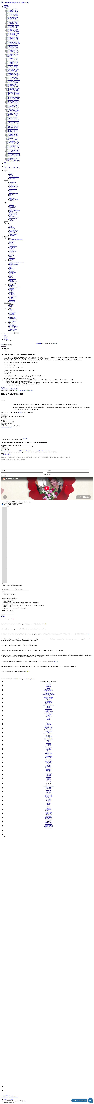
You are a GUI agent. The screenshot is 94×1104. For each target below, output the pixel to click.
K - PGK (16, 113)
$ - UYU (16, 146)
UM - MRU (17, 97)
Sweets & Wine (13, 231)
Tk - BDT (16, 31)
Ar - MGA (16, 90)
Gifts (10, 174)
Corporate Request (13, 326)
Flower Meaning (13, 320)
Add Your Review (7, 454)
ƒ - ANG (17, 25)
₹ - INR (15, 67)
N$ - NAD (16, 104)
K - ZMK (14, 159)
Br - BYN (16, 41)
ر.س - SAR (16, 123)
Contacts (11, 305)
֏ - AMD (16, 23)
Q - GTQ (16, 62)
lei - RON (16, 121)
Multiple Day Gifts (13, 213)
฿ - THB (16, 134)
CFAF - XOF (17, 155)
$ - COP (16, 49)
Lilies (10, 191)
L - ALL (16, 22)
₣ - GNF (16, 61)
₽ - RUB (16, 13)
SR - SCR (15, 126)
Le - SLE (15, 130)
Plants (10, 195)
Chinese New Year (13, 264)
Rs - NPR (15, 109)
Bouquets (11, 183)
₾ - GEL (16, 58)
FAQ (10, 306)
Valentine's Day (13, 281)
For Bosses (12, 285)
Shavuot (11, 277)
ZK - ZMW (16, 160)
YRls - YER (17, 157)
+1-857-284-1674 (14, 389)
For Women (12, 301)
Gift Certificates (13, 209)
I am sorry (11, 252)
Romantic (11, 255)
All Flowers (12, 200)
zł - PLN (15, 117)
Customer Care (7, 302)
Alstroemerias (12, 182)
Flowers (11, 173)
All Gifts (11, 220)
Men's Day (11, 271)
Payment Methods (13, 327)
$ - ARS (16, 27)
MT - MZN (16, 102)
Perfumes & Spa (13, 214)
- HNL (15, 63)
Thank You (12, 258)
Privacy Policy (12, 313)
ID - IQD (16, 69)
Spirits (10, 219)
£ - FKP (16, 56)
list (10, 385)
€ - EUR (16, 11)
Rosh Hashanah (48, 736)
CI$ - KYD (16, 81)
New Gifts (48, 714)
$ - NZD (16, 19)
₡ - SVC (16, 133)
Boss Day (11, 263)
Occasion (6, 236)
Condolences (12, 244)
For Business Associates (15, 286)
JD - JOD (15, 73)
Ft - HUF (16, 65)
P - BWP (16, 39)
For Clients (12, 289)
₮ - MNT (16, 94)
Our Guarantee (12, 312)
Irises (10, 190)
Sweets (11, 175)
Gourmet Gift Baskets (14, 210)
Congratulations (13, 246)
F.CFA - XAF (17, 153)
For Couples (12, 290)
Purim (10, 276)
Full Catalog (12, 178)
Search (16, 333)
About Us (11, 309)
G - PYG (15, 118)
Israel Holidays (12, 321)
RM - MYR (17, 101)
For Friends (12, 294)
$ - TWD (16, 141)
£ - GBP (16, 14)
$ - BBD (16, 30)
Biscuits (11, 225)
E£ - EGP (16, 54)
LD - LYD (16, 86)
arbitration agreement (30, 679)
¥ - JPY (15, 18)
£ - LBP (16, 84)
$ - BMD (16, 34)
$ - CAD (16, 10)
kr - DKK (16, 51)
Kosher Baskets (13, 218)
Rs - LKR (16, 85)
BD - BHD (16, 33)
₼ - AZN (16, 29)
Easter (10, 267)
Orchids (11, 194)
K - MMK (16, 93)
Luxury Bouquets (13, 193)
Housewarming (13, 251)
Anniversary (12, 241)
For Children (12, 288)
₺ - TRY (16, 138)
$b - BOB (16, 37)
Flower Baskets (13, 187)
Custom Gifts (12, 206)
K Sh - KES (17, 74)
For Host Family (13, 296)
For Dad (11, 292)
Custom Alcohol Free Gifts (48, 694)
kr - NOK (16, 108)
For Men (11, 298)
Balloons (11, 205)
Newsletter (11, 314)
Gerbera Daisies (13, 189)
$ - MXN (16, 100)
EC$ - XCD (17, 154)
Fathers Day (12, 268)
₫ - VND (16, 150)
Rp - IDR (15, 66)
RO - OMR (17, 110)
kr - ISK (15, 70)
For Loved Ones (13, 297)
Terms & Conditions (8, 1099)
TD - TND (16, 137)
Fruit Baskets (12, 207)
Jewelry (11, 211)
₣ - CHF (16, 45)
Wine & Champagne (14, 216)
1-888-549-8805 (4, 389)
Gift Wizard (12, 330)
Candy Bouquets (13, 234)
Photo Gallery (12, 318)
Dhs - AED (16, 21)
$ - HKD (16, 17)
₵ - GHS (16, 59)
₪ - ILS (15, 9)
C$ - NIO (15, 106)
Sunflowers (12, 198)
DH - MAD (17, 88)
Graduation (12, 250)
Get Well (11, 248)
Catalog (5, 170)
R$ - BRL (16, 38)
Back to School (48, 761)
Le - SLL (15, 131)
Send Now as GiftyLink (6, 427)
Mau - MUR (17, 98)
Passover (11, 275)
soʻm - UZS (16, 147)
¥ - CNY (16, 47)
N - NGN (16, 105)
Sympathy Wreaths (13, 199)
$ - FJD (15, 55)
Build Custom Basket (14, 177)
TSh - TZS (16, 142)
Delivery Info (12, 323)
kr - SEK (15, 127)
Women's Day (12, 283)
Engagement (12, 247)
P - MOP (16, 96)
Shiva (10, 256)
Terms (16, 679)
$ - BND (16, 35)
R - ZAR (16, 158)
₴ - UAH (16, 143)
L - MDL (16, 89)
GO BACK (3, 346)
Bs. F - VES (17, 149)
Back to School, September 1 (16, 239)
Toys (10, 215)
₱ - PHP (16, 114)
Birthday (11, 243)
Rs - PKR (16, 115)
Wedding (11, 259)
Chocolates (12, 227)
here (55, 661)
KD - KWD (17, 80)
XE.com (20, 412)
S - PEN (15, 111)
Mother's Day (12, 272)
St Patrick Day (12, 279)
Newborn (11, 254)
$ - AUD (16, 15)
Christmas (11, 265)
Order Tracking (13, 329)
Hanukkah (11, 269)
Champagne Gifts (48, 690)
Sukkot (11, 280)
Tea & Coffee (12, 232)
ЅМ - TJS (15, 135)
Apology (11, 242)
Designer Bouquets (13, 186)
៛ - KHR (16, 77)
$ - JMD (15, 71)
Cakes (10, 226)
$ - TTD (15, 139)
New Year (11, 273)
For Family (12, 293)
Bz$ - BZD (16, 42)
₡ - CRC (16, 50)
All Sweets (11, 235)
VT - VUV (16, 151)
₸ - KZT (16, 82)
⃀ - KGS (16, 75)
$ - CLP (15, 46)
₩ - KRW (16, 78)
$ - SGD (16, 129)
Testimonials (12, 310)
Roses (10, 197)
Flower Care (12, 317)
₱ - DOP (16, 52)
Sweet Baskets (12, 228)
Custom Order (12, 325)
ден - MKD (17, 92)
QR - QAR (16, 119)
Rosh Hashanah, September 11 (16, 262)
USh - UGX (17, 145)
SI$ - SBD (16, 125)
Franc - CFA (17, 43)
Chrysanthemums (13, 185)
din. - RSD (16, 122)
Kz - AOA (16, 26)
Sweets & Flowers (13, 230)
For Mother (12, 300)
